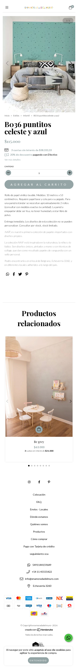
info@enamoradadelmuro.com (42, 578)
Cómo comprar (39, 539)
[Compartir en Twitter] (20, 274)
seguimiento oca (39, 553)
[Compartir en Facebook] (14, 274)
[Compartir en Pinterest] (27, 274)
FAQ (39, 501)
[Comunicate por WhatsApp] (68, 638)
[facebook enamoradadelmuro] (39, 482)
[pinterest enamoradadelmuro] (49, 482)
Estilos (16, 115)
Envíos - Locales (39, 509)
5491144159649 (41, 564)
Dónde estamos (39, 516)
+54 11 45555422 (42, 571)
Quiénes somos (39, 524)
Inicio (7, 115)
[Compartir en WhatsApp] (8, 274)
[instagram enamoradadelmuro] (29, 482)
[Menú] (8, 7)
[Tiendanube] (39, 630)
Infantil (26, 115)
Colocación (39, 494)
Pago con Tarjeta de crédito (39, 546)
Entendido (38, 660)
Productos (39, 531)
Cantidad (9, 166)
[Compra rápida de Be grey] (39, 429)
